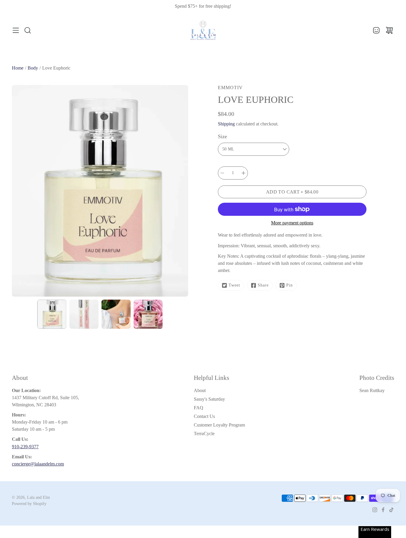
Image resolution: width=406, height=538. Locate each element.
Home (17, 67)
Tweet (234, 285)
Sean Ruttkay (372, 390)
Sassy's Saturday (209, 399)
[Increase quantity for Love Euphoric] (243, 173)
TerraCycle (204, 433)
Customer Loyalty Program (219, 424)
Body (33, 67)
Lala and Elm (38, 497)
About (200, 390)
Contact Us (204, 416)
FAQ (198, 407)
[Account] (376, 30)
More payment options (292, 222)
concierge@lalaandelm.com (38, 463)
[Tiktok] (391, 509)
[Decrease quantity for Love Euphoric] (222, 173)
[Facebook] (383, 509)
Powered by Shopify (29, 503)
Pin (289, 285)
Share (263, 285)
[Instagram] (374, 509)
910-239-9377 (25, 446)
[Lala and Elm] (203, 30)
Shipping (226, 123)
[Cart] (389, 30)
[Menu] (16, 30)
